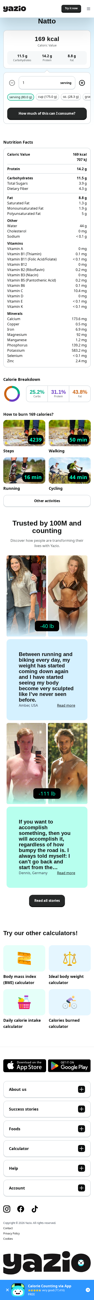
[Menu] (88, 8)
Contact (8, 1228)
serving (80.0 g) (20, 97)
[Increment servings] (82, 83)
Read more (66, 705)
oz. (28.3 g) (71, 97)
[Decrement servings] (12, 83)
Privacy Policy (11, 1233)
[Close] (7, 1290)
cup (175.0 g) (47, 97)
